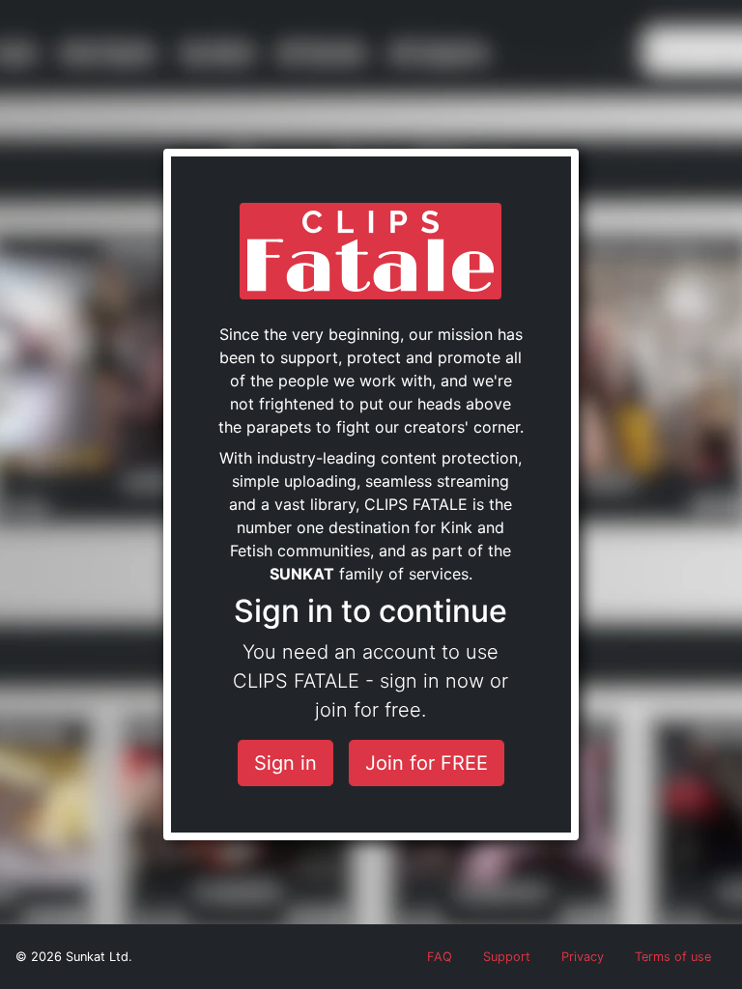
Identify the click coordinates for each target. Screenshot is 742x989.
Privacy (582, 956)
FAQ (439, 956)
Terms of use (673, 956)
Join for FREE (426, 763)
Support (506, 956)
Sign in (285, 763)
